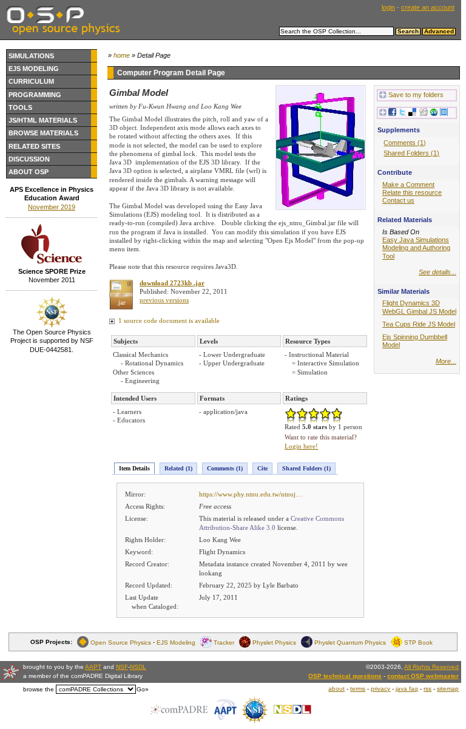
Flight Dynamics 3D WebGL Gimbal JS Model (419, 306)
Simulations (31, 55)
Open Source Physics (120, 642)
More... (446, 361)
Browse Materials (43, 133)
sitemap (448, 688)
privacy (380, 688)
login (388, 7)
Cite (262, 468)
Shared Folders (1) (306, 468)
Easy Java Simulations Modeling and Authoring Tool (416, 247)
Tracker (224, 642)
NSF (122, 666)
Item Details (134, 468)
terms (357, 688)
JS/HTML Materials (42, 120)
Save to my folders (416, 94)
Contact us (398, 200)
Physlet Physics (274, 642)
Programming (34, 94)
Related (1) (178, 468)
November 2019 (51, 207)
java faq (407, 688)
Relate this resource (412, 192)
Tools (20, 107)
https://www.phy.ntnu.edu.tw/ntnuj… (250, 494)
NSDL (138, 666)
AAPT (93, 666)
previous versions (164, 299)
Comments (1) (225, 468)
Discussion (29, 159)
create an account (427, 7)
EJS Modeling (33, 68)
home (121, 55)
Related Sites (34, 146)
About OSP (28, 171)
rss (427, 688)
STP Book (418, 642)
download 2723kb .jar (172, 283)
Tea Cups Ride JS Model (418, 324)
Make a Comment (408, 184)
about (336, 688)
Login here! (301, 446)
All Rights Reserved (431, 666)
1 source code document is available (168, 320)
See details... (437, 272)
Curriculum (31, 81)
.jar (121, 302)
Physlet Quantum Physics (350, 642)
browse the (38, 689)
